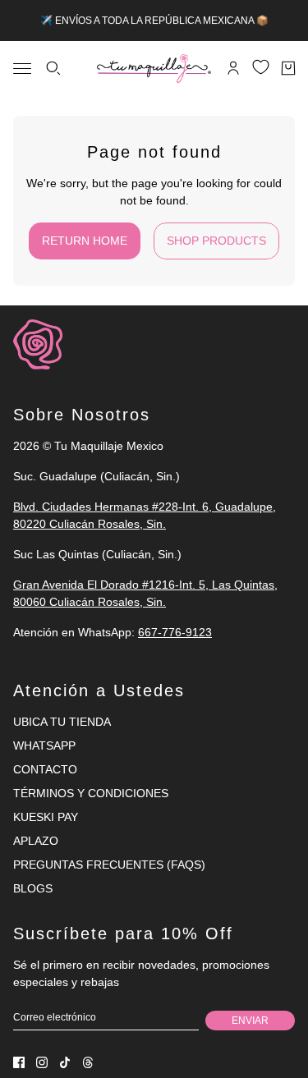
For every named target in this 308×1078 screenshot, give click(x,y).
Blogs (33, 888)
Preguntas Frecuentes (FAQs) (109, 864)
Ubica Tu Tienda (62, 721)
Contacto (45, 769)
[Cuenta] (233, 68)
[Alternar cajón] (22, 68)
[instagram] (42, 1062)
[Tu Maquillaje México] (154, 68)
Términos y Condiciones (90, 793)
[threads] (88, 1062)
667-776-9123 (175, 632)
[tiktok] (65, 1062)
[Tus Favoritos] (261, 67)
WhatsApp (44, 745)
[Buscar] (53, 68)
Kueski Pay (45, 816)
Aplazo (35, 840)
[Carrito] (288, 68)
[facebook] (19, 1062)
